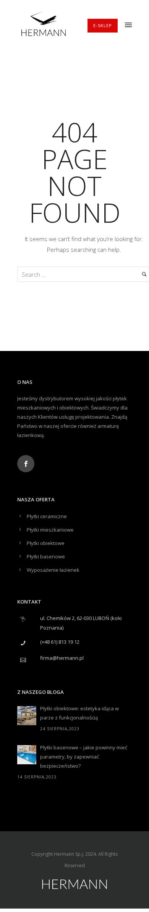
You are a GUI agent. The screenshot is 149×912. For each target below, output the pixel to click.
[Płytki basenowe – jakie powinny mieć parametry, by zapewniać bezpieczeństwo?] (26, 754)
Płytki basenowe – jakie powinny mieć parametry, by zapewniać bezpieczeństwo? (83, 756)
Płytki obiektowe (46, 543)
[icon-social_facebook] (25, 463)
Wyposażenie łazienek (53, 569)
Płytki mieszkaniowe (50, 529)
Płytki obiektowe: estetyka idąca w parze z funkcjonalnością (79, 713)
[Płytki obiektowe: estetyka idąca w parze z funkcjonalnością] (26, 715)
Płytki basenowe (46, 556)
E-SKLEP (102, 25)
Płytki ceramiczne (47, 516)
